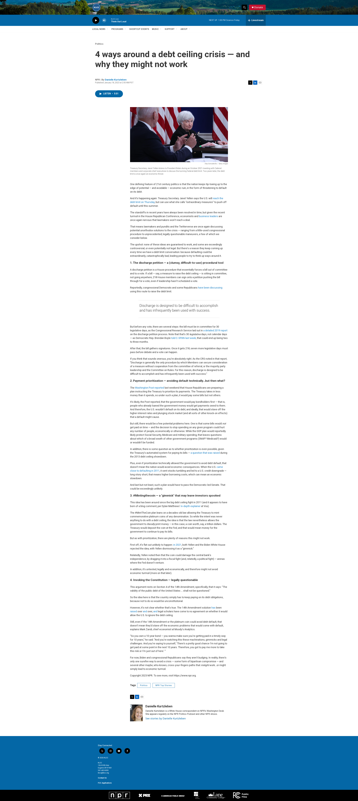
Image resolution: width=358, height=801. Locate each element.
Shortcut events (139, 29)
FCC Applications (105, 783)
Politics (99, 43)
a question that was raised (205, 452)
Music (155, 29)
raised (133, 611)
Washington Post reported (149, 387)
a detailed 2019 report (215, 330)
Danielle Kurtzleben (116, 79)
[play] (96, 20)
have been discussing (210, 287)
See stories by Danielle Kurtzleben (165, 718)
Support (170, 29)
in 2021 (177, 544)
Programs (117, 29)
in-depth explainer (191, 506)
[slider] (108, 20)
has (213, 607)
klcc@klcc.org (103, 773)
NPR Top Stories (164, 685)
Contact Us (102, 778)
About (184, 29)
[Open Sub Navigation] (107, 29)
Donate (258, 7)
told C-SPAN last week (183, 338)
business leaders (208, 216)
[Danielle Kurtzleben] (136, 713)
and (145, 611)
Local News (98, 29)
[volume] (104, 20)
